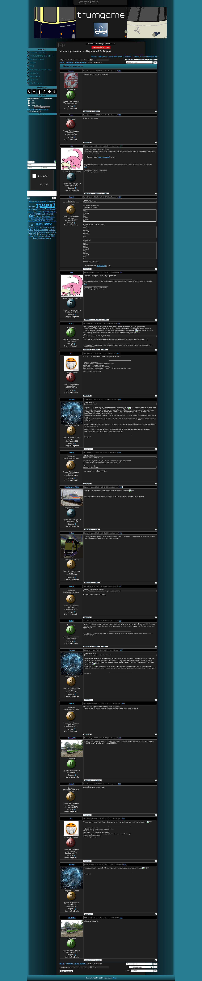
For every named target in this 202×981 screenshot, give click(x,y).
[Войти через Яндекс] (44, 91)
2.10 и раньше (36, 105)
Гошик (71, 115)
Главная (90, 44)
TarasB (71, 197)
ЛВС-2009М (41, 201)
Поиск (149, 56)
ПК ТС (38, 234)
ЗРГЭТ (40, 221)
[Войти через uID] (29, 91)
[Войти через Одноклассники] (54, 91)
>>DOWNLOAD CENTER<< (42, 56)
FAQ (32, 66)
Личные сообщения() (99, 56)
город (31, 236)
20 (85, 60)
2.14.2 (33, 103)
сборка (45, 230)
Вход (108, 44)
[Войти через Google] (49, 91)
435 (123, 703)
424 (119, 197)
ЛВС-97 (53, 212)
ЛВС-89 (34, 219)
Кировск (45, 234)
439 (124, 864)
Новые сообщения (115, 56)
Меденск (51, 227)
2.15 (32, 100)
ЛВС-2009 (33, 201)
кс (35, 206)
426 (118, 323)
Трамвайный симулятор (47, 232)
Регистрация (99, 44)
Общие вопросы (80, 62)
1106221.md (101, 266)
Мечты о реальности (95, 62)
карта (48, 238)
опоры (52, 201)
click (85, 167)
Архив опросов (42, 109)
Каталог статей (37, 59)
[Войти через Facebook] (39, 91)
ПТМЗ (38, 211)
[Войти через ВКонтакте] (34, 91)
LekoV (72, 533)
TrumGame (35, 76)
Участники (127, 56)
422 (119, 115)
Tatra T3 (38, 229)
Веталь (71, 71)
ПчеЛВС (50, 214)
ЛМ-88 (36, 236)
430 (120, 487)
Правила (34, 80)
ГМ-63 (53, 209)
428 (119, 399)
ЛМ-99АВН (41, 214)
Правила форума (139, 56)
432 (120, 586)
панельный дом (44, 236)
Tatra (36, 232)
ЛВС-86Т (47, 221)
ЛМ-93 (52, 217)
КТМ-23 (47, 209)
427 (118, 353)
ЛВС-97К (32, 234)
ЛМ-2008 (40, 209)
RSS (113, 44)
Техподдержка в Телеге (101, 47)
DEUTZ (71, 323)
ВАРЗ (32, 216)
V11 (71, 353)
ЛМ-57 (38, 217)
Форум (33, 63)
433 (120, 621)
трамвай (45, 205)
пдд (47, 201)
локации (52, 234)
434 (121, 650)
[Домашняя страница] (105, 193)
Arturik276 (72, 738)
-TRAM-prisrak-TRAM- (71, 487)
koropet (72, 399)
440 (121, 917)
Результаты (31, 109)
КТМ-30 (30, 232)
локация (44, 227)
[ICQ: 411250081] (96, 529)
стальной (30, 212)
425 (121, 272)
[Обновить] (55, 161)
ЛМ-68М (45, 216)
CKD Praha (41, 238)
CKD (30, 229)
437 (119, 784)
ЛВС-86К (49, 219)
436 (119, 738)
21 (88, 60)
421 (119, 71)
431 (120, 533)
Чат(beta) (34, 73)
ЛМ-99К (33, 214)
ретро (31, 206)
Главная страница (38, 52)
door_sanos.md (104, 157)
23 (93, 60)
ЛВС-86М (41, 219)
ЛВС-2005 (31, 209)
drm (71, 146)
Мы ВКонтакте (36, 83)
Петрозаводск (35, 227)
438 (123, 818)
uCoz (114, 978)
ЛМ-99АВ (46, 212)
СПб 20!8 (52, 230)
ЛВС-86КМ (32, 221)
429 (119, 452)
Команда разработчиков (40, 69)
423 (121, 146)
